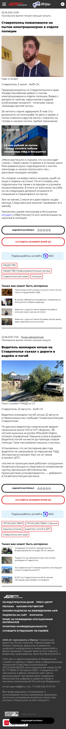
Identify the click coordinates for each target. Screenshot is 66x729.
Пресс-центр (44, 602)
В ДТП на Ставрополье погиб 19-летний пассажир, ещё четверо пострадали (34, 578)
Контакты (36, 615)
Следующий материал (32, 721)
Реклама (8, 606)
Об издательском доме (18, 602)
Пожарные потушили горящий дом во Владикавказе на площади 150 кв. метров (34, 549)
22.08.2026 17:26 (10, 337)
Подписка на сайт (14, 615)
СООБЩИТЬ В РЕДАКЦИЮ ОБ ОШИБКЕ (25, 630)
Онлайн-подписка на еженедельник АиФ (30, 610)
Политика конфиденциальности (24, 626)
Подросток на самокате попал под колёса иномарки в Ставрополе (35, 559)
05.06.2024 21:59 (10, 12)
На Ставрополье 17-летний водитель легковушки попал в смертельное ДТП (38, 568)
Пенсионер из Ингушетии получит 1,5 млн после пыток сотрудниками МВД (38, 291)
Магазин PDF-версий (29, 606)
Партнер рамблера (29, 714)
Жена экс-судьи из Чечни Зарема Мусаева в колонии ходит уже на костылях (36, 310)
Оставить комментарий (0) (33, 241)
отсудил (7, 214)
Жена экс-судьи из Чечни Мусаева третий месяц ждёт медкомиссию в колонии (38, 320)
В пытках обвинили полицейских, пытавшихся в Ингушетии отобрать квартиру (38, 301)
